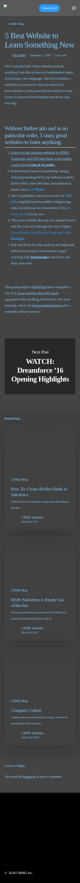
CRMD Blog (16, 24)
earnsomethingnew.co (48, 305)
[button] (74, 8)
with (36, 189)
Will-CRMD (19, 55)
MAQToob (39, 287)
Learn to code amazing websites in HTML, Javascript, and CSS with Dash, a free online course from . (41, 159)
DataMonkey (40, 257)
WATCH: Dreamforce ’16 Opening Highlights (40, 366)
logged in (29, 777)
